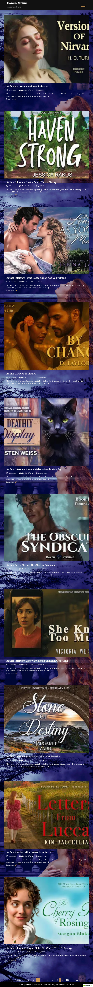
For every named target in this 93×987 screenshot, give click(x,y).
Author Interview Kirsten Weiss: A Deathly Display (33, 469)
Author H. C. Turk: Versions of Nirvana (27, 86)
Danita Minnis (17, 3)
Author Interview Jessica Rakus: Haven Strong (31, 182)
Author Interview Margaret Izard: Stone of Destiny (33, 756)
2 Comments (12, 473)
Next (76, 980)
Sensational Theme (67, 984)
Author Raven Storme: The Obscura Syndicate (31, 565)
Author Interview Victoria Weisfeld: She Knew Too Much (37, 660)
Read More (10, 99)
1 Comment (12, 952)
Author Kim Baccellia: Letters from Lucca (28, 852)
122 (67, 980)
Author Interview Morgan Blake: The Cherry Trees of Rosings (39, 948)
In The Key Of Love (26, 90)
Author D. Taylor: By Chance (21, 373)
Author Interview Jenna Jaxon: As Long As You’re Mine (36, 278)
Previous (18, 980)
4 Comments (12, 664)
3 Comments (12, 90)
